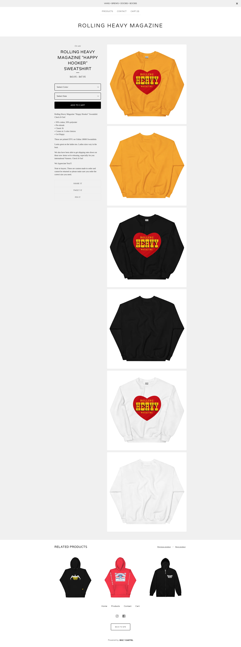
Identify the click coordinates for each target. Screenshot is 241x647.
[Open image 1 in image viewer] (147, 84)
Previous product (164, 547)
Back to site (120, 627)
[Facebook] (123, 616)
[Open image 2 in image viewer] (147, 166)
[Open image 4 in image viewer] (147, 329)
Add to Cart (78, 105)
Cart (137, 606)
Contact (122, 11)
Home (104, 606)
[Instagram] (117, 616)
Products (107, 11)
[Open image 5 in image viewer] (147, 410)
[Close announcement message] (237, 4)
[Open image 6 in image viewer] (147, 492)
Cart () (135, 11)
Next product (180, 547)
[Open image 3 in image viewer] (147, 247)
